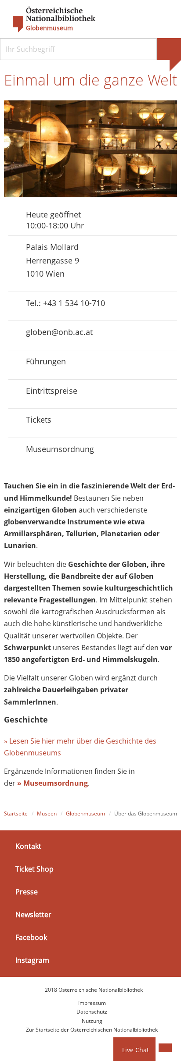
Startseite (16, 813)
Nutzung (92, 1021)
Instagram (32, 960)
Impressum (92, 1003)
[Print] (165, 1047)
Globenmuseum (49, 28)
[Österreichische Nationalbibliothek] (49, 20)
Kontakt (28, 846)
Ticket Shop (34, 869)
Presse (26, 892)
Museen (47, 813)
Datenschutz (91, 1011)
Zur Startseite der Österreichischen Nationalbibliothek (92, 1029)
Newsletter (33, 914)
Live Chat (135, 1050)
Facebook (31, 937)
